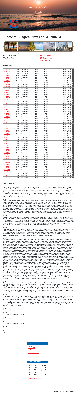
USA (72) (31, 349)
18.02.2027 (7, 92)
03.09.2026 (7, 69)
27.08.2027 (7, 139)
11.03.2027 (7, 98)
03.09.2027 (7, 141)
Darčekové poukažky (38, 7)
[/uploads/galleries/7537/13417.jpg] (11, 50)
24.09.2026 (7, 75)
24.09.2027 (7, 147)
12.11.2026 (7, 84)
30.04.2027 (7, 111)
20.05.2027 (7, 115)
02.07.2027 (7, 124)
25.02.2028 (7, 166)
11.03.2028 (7, 170)
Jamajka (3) (31, 346)
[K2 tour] (13, 23)
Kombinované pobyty (45, 60)
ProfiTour (71, 391)
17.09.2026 (7, 73)
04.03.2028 (7, 168)
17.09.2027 (7, 145)
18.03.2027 (7, 100)
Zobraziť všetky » (33, 353)
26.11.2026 (7, 86)
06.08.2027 (7, 134)
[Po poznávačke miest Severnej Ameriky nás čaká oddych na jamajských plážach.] (36, 50)
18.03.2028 (7, 172)
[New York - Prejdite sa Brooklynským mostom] (62, 50)
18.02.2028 (7, 164)
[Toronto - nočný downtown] (24, 50)
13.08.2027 (7, 136)
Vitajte (38, 2)
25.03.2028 (7, 173)
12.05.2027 (7, 113)
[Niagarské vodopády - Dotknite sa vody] (49, 50)
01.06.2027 (7, 117)
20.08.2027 (7, 137)
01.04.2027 (7, 103)
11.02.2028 (7, 162)
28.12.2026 (7, 88)
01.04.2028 (7, 175)
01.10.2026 (7, 77)
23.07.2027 (7, 130)
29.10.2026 (7, 83)
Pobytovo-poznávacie (45, 58)
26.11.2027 (7, 158)
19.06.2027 (7, 120)
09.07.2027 (7, 126)
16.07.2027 (7, 128)
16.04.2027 (7, 107)
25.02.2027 (7, 94)
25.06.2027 (7, 122)
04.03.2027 (7, 96)
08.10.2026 (7, 79)
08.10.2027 (7, 151)
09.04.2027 (7, 105)
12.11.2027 (7, 156)
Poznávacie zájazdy (45, 55)
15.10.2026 (7, 81)
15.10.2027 (7, 153)
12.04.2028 (7, 177)
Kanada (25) (31, 348)
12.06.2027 (7, 119)
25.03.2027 (7, 101)
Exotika (41, 57)
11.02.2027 (7, 90)
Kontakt (38, 12)
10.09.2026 (7, 71)
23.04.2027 (7, 109)
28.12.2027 (7, 160)
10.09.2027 (7, 143)
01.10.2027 (7, 149)
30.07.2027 (7, 132)
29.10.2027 (7, 155)
